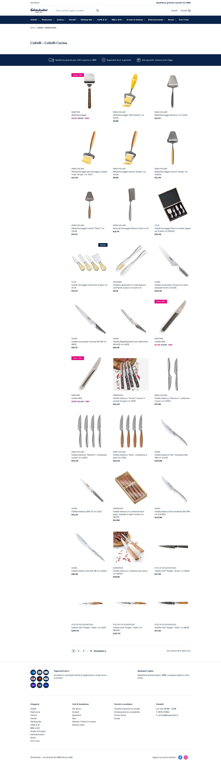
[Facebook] (180, 757)
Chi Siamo (34, 3)
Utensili (72, 20)
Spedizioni (76, 715)
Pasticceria (47, 20)
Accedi (174, 10)
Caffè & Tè (102, 20)
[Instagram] (186, 757)
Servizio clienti (78, 725)
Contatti (75, 712)
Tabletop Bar (86, 20)
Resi (74, 718)
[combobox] (77, 10)
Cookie (117, 718)
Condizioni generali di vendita (127, 709)
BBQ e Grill (117, 20)
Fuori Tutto (184, 20)
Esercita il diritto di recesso (84, 722)
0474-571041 (163, 712)
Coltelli (33, 20)
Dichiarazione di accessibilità (127, 712)
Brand (171, 20)
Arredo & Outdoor (135, 20)
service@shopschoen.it (168, 715)
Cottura (60, 20)
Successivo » (100, 651)
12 (91, 651)
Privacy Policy (120, 715)
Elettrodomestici (155, 20)
